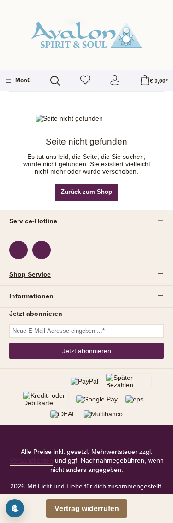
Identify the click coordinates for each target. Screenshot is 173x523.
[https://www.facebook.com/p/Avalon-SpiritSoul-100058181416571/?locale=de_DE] (18, 250)
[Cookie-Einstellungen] (15, 508)
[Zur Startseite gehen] (86, 34)
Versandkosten (31, 460)
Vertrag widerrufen (86, 508)
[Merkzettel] (85, 81)
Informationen (31, 296)
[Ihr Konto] (115, 81)
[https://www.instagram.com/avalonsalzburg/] (41, 250)
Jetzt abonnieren (86, 350)
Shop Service (30, 275)
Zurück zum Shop (86, 192)
